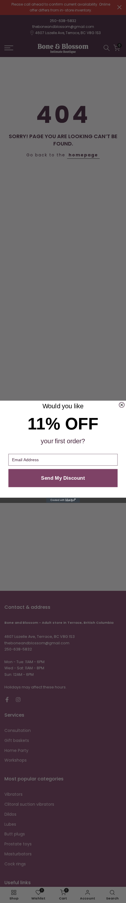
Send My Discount (63, 478)
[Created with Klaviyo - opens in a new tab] (63, 500)
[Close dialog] (121, 404)
